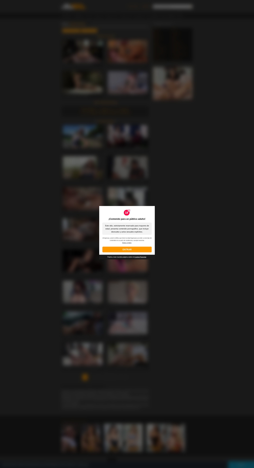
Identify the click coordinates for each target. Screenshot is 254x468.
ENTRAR (127, 249)
